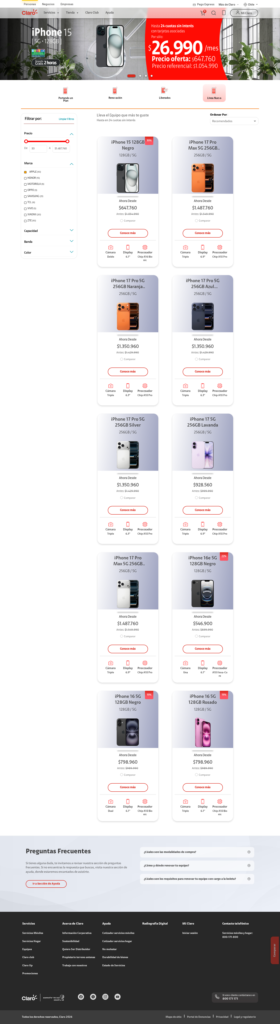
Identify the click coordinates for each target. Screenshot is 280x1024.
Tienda (70, 12)
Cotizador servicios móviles (118, 933)
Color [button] (27, 252)
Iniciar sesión (190, 933)
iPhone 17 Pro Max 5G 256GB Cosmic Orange (203, 145)
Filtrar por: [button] (33, 119)
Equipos (27, 949)
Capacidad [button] (31, 231)
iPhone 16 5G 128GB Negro (128, 699)
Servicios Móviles (32, 933)
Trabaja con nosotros (74, 965)
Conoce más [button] (128, 233)
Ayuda (110, 12)
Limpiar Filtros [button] (66, 119)
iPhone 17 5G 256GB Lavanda (202, 422)
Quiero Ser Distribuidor (76, 949)
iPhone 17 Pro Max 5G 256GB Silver (127, 561)
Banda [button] (28, 241)
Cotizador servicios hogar (117, 941)
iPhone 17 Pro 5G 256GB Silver (128, 422)
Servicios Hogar (31, 941)
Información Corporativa (76, 933)
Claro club (28, 957)
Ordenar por (218, 114)
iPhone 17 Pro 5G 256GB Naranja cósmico (128, 284)
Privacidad (222, 1017)
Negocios (48, 4)
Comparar (129, 221)
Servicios (49, 12)
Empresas (67, 4)
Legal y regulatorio (245, 1017)
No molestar (109, 949)
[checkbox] (48, 172)
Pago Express (205, 4)
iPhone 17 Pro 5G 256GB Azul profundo (202, 284)
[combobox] (234, 121)
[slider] (26, 141)
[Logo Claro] (30, 12)
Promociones (30, 973)
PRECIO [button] (28, 133)
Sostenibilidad (70, 941)
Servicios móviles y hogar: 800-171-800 (237, 935)
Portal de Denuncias (198, 1017)
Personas (30, 4)
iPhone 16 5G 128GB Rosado (203, 699)
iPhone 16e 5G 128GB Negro (202, 561)
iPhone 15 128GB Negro (128, 145)
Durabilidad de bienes (115, 957)
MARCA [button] (28, 163)
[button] (202, 13)
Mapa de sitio (174, 1017)
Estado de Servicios (113, 965)
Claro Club (92, 12)
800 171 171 (230, 998)
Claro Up (27, 965)
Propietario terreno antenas (78, 957)
